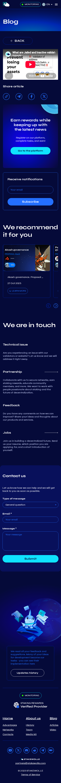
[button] (50, 4)
